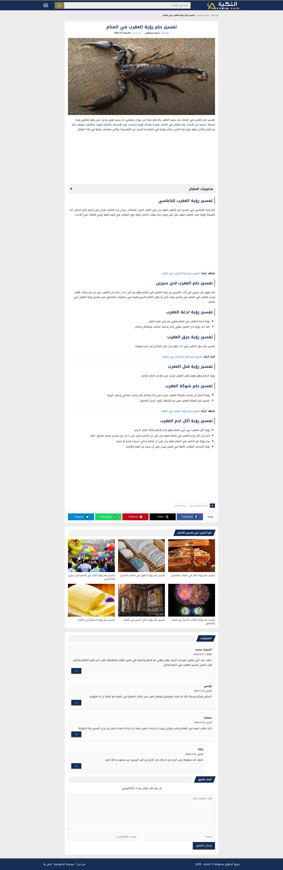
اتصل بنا (47, 864)
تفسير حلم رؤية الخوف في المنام (181, 273)
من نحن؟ (80, 864)
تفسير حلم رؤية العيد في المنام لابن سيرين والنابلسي (91, 577)
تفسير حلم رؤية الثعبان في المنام (180, 411)
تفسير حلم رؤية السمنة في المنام (96, 620)
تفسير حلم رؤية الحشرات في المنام (182, 356)
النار (181, 346)
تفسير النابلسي (180, 505)
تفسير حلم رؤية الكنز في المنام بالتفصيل (193, 575)
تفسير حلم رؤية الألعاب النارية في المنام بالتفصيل (193, 622)
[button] (141, 189)
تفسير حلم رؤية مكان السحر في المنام (144, 620)
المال (123, 292)
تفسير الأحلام (203, 15)
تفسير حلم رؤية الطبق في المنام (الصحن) (142, 575)
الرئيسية (214, 15)
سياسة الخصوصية (64, 864)
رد (76, 671)
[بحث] (59, 5)
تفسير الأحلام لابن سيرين (198, 505)
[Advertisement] (141, 159)
